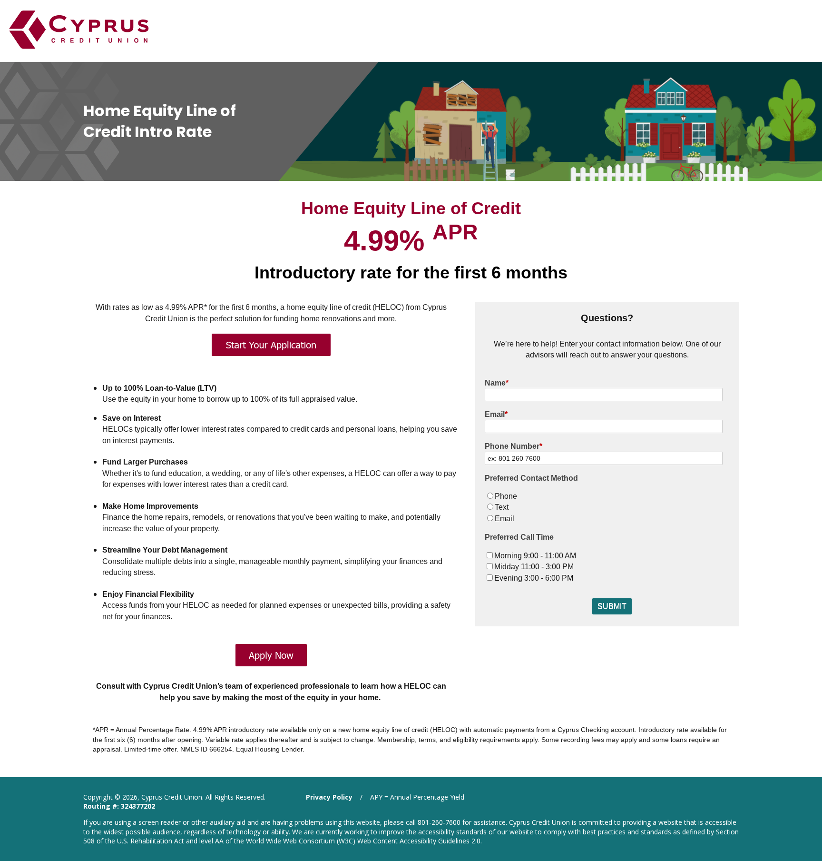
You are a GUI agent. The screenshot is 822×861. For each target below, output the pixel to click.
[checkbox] (612, 507)
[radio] (612, 496)
